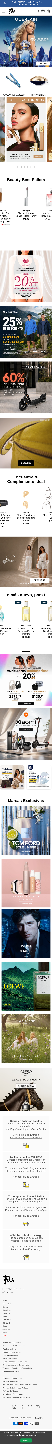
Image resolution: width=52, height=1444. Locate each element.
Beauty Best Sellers (26, 179)
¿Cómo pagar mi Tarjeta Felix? (15, 1362)
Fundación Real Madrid (12, 1352)
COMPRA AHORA (36, 367)
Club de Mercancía (10, 1355)
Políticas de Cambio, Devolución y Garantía (20, 1385)
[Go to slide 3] (26, 583)
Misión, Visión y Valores (12, 1343)
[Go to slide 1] (21, 583)
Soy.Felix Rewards (10, 1358)
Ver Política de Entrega (26, 1135)
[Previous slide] (5, 562)
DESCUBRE (26, 463)
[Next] (47, 83)
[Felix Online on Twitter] (30, 1407)
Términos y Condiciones (12, 1378)
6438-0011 (10, 1292)
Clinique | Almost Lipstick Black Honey (26, 214)
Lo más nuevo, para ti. (26, 595)
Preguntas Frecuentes (11, 1371)
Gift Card (6, 1323)
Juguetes (6, 1329)
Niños (5, 1332)
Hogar (5, 1326)
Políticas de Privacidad (12, 1381)
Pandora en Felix (9, 1349)
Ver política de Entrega (26, 1177)
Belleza (5, 1307)
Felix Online (20, 1418)
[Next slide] (47, 562)
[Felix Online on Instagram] (14, 1407)
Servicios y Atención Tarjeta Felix (16, 1365)
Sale (4, 1336)
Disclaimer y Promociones (13, 1394)
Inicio (5, 1301)
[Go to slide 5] (31, 583)
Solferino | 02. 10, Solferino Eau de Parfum (26, 631)
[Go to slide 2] (23, 583)
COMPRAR (14, 101)
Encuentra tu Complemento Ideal (26, 479)
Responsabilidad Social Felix (14, 1346)
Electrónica (7, 1320)
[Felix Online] (11, 11)
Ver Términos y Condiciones (26, 1137)
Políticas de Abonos (10, 1391)
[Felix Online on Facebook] (22, 1407)
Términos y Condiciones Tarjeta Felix (17, 1368)
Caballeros (7, 1310)
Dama (5, 1317)
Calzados (6, 1313)
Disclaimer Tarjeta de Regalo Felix (16, 1397)
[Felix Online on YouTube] (38, 1407)
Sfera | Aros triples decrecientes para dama (26, 518)
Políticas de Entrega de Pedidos (15, 1388)
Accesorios (7, 1304)
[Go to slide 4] (28, 583)
